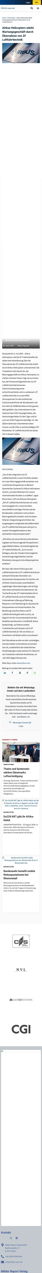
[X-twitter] (11, 1238)
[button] (31, 8)
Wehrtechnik (24, 340)
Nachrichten (11, 18)
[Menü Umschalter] (38, 8)
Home (4, 18)
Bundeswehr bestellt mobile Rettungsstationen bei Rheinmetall (19, 875)
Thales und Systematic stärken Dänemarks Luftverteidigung (16, 772)
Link (28, 716)
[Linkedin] (17, 1238)
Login (28, 2)
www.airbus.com (23, 663)
